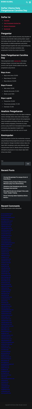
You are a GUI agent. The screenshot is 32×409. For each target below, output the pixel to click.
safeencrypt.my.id (6, 226)
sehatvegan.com (5, 317)
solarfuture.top (5, 266)
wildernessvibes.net (6, 344)
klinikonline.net (5, 367)
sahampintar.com (5, 304)
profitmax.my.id (5, 219)
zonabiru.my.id (5, 257)
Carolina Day (17, 61)
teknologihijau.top (6, 277)
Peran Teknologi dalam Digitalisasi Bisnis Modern (15, 196)
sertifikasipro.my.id (6, 235)
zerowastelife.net (6, 393)
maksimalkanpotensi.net (7, 378)
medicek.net (4, 380)
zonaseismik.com (6, 348)
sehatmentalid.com (6, 311)
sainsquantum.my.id (6, 228)
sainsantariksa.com (6, 306)
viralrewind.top (5, 288)
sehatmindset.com (6, 313)
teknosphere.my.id (6, 246)
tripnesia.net (4, 384)
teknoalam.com (5, 329)
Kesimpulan (7, 29)
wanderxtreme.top (6, 290)
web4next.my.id (5, 255)
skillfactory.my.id (5, 237)
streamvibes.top (5, 273)
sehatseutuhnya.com (6, 315)
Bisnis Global (7, 2)
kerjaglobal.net (5, 366)
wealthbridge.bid (5, 291)
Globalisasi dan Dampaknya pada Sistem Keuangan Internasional (15, 187)
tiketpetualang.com (6, 331)
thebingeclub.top (5, 279)
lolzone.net (4, 376)
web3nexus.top (5, 293)
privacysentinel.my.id (6, 214)
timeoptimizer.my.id (6, 250)
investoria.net (4, 349)
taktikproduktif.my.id (6, 244)
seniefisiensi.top (5, 261)
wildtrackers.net (5, 391)
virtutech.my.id (5, 253)
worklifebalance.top (6, 297)
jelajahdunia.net (5, 355)
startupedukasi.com (6, 322)
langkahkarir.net (5, 371)
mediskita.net (4, 382)
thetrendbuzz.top (5, 281)
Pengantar (6, 20)
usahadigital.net (5, 386)
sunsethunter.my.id (6, 241)
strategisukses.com (6, 324)
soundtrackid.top (5, 268)
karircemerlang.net (6, 358)
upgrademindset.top (6, 286)
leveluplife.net (5, 373)
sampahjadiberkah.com (7, 310)
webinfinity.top (5, 295)
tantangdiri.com (5, 328)
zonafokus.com (5, 346)
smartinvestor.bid (6, 262)
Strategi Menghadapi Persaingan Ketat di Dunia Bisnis (15, 178)
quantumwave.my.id (6, 224)
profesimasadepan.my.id (7, 217)
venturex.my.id (5, 252)
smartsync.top (5, 264)
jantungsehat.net (5, 353)
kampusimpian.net (6, 357)
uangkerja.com (5, 333)
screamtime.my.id (6, 232)
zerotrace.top (4, 302)
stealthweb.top (5, 272)
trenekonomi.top (5, 282)
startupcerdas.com (6, 320)
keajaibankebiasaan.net (7, 364)
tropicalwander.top (6, 284)
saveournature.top (6, 259)
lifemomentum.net (6, 375)
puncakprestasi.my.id (7, 221)
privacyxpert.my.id (6, 215)
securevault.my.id (5, 233)
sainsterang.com (5, 308)
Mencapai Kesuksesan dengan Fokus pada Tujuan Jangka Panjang (15, 192)
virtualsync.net (5, 387)
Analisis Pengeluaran (9, 26)
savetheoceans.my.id (7, 230)
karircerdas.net (5, 360)
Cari (2, 161)
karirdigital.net (5, 362)
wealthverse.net (5, 389)
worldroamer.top (5, 299)
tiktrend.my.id (4, 248)
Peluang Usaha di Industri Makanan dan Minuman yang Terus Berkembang (14, 182)
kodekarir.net (4, 369)
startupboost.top (5, 270)
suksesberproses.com (7, 326)
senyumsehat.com (6, 319)
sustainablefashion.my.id (8, 243)
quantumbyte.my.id (6, 223)
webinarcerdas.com (6, 338)
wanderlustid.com (6, 337)
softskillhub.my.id (6, 239)
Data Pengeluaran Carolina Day (12, 23)
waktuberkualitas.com (7, 335)
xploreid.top (4, 300)
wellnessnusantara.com (7, 342)
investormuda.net (5, 351)
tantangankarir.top (6, 275)
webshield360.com (6, 340)
